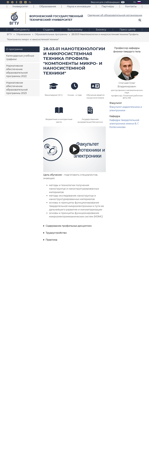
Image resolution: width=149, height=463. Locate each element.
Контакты (131, 6)
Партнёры (108, 6)
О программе (14, 49)
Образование (47, 6)
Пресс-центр (127, 29)
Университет (20, 6)
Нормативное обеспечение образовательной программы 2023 (17, 88)
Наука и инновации (79, 6)
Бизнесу (101, 29)
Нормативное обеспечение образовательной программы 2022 (17, 71)
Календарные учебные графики (20, 57)
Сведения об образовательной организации (115, 15)
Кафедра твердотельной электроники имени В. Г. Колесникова (124, 123)
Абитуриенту (22, 29)
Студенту (48, 29)
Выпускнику (75, 29)
